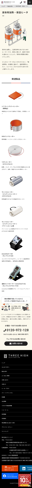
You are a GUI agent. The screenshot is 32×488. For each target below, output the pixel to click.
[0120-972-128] (21, 2)
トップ (3, 6)
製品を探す (10, 6)
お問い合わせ (17, 343)
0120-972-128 (18, 330)
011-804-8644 (17, 453)
